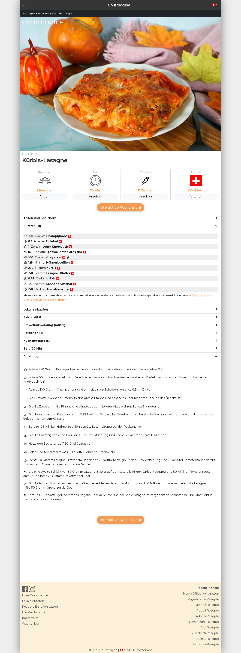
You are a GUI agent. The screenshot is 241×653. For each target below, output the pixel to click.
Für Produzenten (34, 612)
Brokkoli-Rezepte (206, 616)
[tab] (120, 218)
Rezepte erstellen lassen (40, 606)
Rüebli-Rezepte (207, 610)
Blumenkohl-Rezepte (203, 622)
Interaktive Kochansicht (120, 207)
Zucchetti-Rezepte (205, 633)
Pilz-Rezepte (210, 627)
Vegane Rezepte (207, 605)
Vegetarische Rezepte (203, 599)
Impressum (30, 618)
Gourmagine (119, 5)
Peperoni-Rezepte (206, 644)
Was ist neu (30, 623)
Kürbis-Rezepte (45, 13)
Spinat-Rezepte (208, 638)
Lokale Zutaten (33, 601)
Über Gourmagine (35, 595)
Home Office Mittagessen (201, 593)
